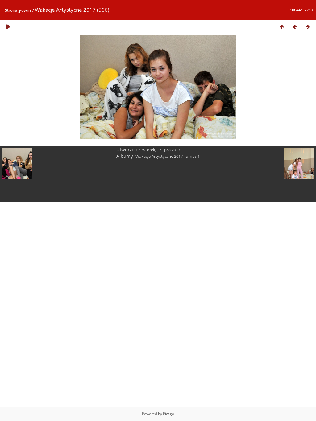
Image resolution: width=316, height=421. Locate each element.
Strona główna (18, 10)
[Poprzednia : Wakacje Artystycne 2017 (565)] (294, 26)
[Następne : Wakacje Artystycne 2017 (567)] (307, 26)
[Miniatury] (281, 26)
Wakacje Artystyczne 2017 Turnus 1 (167, 156)
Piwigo (168, 413)
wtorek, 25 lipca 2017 (161, 150)
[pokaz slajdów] (8, 26)
